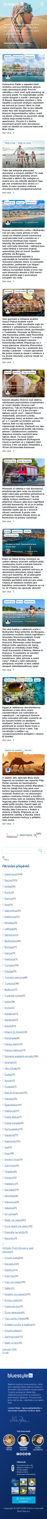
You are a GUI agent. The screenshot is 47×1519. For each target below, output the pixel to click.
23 (31, 835)
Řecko (8, 57)
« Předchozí (12, 835)
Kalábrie (9, 1013)
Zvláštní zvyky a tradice (18, 1324)
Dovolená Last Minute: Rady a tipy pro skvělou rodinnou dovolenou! (21, 157)
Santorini (10, 935)
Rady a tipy (10, 143)
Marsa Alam (12, 1044)
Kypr (7, 1153)
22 (28, 835)
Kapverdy (10, 1141)
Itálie (30, 291)
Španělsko (11, 1104)
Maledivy (10, 1183)
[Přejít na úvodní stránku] (23, 4)
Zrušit (5, 1352)
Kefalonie (29, 57)
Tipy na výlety (28, 372)
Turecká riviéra (13, 995)
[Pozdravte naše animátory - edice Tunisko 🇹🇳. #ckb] (23, 1482)
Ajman (9, 1080)
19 (21, 835)
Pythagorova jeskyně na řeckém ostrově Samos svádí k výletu (22, 386)
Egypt (37, 680)
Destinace (18, 57)
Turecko (9, 983)
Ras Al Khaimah (14, 1092)
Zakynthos (11, 910)
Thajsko (9, 1171)
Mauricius (10, 1202)
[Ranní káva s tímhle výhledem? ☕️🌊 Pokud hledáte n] (15, 1490)
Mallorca (10, 959)
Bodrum (9, 989)
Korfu (8, 892)
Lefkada (9, 928)
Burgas (20, 203)
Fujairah (9, 1086)
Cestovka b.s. (12, 1306)
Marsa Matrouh (14, 1050)
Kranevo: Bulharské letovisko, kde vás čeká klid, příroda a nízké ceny (23, 616)
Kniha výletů (12, 1300)
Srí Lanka (10, 1214)
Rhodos (9, 922)
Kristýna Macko (17, 163)
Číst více (7, 133)
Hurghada (11, 1038)
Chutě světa (20, 291)
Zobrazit (9, 1349)
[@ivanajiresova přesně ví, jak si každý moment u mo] (32, 1482)
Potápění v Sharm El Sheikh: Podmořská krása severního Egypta (21, 694)
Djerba (9, 971)
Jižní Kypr (10, 1165)
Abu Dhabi (11, 1068)
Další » (38, 835)
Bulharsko (31, 203)
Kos (7, 904)
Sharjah (9, 1062)
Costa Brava (12, 1117)
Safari (8, 1288)
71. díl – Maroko (12, 766)
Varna (19, 602)
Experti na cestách (13, 750)
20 (23, 835)
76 (35, 835)
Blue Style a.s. (23, 1511)
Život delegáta (13, 1312)
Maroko (28, 750)
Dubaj (8, 1074)
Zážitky (9, 1270)
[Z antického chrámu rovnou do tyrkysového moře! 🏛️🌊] (32, 1490)
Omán (8, 1177)
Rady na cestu (24, 143)
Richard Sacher (17, 77)
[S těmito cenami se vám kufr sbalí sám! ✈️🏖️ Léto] (15, 1482)
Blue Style (15, 700)
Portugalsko (12, 1129)
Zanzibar (10, 1189)
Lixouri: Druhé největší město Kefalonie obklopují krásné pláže (21, 71)
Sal (6, 1147)
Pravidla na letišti (15, 1232)
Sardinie (9, 1020)
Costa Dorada (13, 1123)
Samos (16, 372)
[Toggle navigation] (42, 3)
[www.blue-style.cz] (20, 1376)
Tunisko (9, 965)
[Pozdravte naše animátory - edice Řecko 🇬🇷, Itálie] (23, 1490)
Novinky (9, 1238)
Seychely (10, 1195)
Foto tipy (10, 1276)
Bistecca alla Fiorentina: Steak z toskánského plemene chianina (18, 305)
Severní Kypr (12, 1159)
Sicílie (8, 1007)
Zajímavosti (11, 1336)
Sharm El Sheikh (24, 680)
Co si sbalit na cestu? (17, 1226)
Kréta (7, 531)
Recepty (8, 291)
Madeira (9, 1135)
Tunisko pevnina (14, 977)
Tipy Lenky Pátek (15, 1318)
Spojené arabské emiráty (19, 1056)
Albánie (9, 1208)
